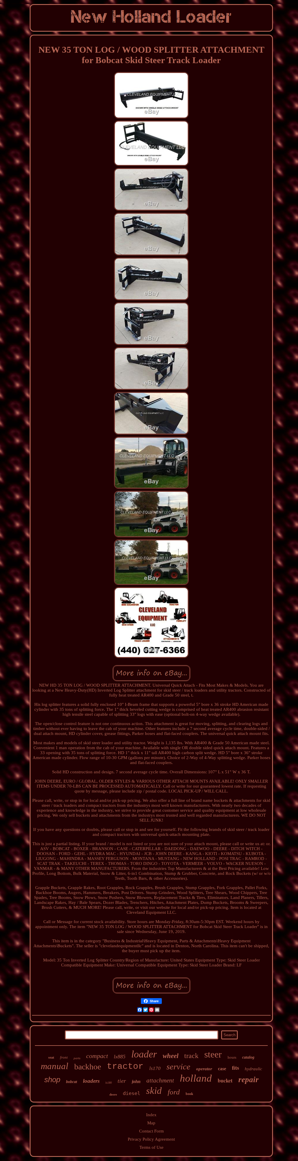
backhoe (87, 1066)
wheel (170, 1055)
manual (54, 1066)
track (191, 1055)
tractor (125, 1066)
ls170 (155, 1068)
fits (235, 1067)
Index (151, 1114)
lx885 (119, 1056)
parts (77, 1058)
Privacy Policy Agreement (151, 1139)
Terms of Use (151, 1147)
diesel (131, 1093)
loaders (91, 1081)
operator (204, 1068)
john (136, 1081)
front (64, 1057)
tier (122, 1081)
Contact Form (151, 1131)
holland (196, 1078)
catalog (248, 1057)
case (222, 1068)
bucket (225, 1080)
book (189, 1094)
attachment (160, 1080)
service (178, 1066)
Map (151, 1123)
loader (144, 1054)
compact (97, 1055)
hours (232, 1057)
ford (174, 1092)
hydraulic (253, 1068)
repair (248, 1079)
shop (52, 1079)
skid (154, 1090)
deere (113, 1094)
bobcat (71, 1082)
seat (51, 1057)
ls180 (108, 1082)
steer (213, 1054)
